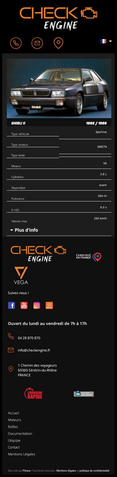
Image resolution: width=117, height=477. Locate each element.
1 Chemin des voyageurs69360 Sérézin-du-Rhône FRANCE (37, 370)
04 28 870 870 (29, 337)
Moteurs (14, 419)
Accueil (13, 413)
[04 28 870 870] (11, 336)
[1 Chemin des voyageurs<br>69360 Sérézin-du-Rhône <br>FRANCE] (11, 369)
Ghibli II (18, 123)
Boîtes (13, 426)
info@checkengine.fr (34, 350)
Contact (14, 447)
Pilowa (26, 470)
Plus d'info (26, 230)
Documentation (20, 433)
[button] (59, 230)
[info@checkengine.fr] (11, 350)
